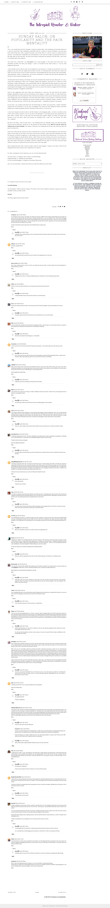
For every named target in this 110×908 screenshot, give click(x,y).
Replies (14, 229)
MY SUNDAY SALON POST (19, 443)
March (87, 149)
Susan (12, 410)
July (87, 154)
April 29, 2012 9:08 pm (19, 284)
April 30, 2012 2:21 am (18, 492)
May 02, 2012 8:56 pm (23, 851)
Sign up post (87, 145)
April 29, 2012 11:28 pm (21, 364)
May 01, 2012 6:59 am (23, 577)
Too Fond (13, 515)
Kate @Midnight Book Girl (16, 461)
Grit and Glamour (30, 94)
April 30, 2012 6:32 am (22, 564)
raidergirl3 (13, 364)
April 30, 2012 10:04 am (19, 611)
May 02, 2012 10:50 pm (24, 740)
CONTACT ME (26, 2)
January (87, 146)
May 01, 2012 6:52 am (23, 424)
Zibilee (12, 839)
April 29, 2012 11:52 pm (19, 389)
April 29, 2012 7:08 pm (21, 214)
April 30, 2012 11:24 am (18, 682)
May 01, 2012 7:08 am (23, 764)
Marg (16, 232)
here (47, 742)
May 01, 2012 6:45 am (23, 353)
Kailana (12, 538)
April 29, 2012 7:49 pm (22, 263)
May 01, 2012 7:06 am (23, 670)
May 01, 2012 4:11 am (20, 803)
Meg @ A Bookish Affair (16, 777)
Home (37, 892)
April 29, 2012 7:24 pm (20, 243)
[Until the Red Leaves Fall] (75, 96)
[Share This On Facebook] (58, 206)
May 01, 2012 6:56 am (23, 504)
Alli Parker (86, 94)
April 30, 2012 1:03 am (23, 434)
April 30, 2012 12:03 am (19, 410)
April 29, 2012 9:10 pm (23, 293)
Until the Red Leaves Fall (86, 93)
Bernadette (13, 641)
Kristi (12, 750)
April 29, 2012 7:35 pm (23, 232)
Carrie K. (13, 590)
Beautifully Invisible (18, 94)
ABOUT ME (15, 2)
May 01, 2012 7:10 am (23, 826)
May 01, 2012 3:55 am (26, 777)
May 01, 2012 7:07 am (23, 722)
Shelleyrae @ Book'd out (16, 707)
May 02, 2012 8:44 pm (24, 728)
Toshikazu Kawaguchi (86, 88)
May (87, 152)
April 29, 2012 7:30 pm (23, 253)
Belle (12, 323)
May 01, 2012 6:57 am (23, 554)
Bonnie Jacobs (14, 564)
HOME (6, 2)
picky (12, 682)
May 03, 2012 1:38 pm (21, 861)
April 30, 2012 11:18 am (21, 641)
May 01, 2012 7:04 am (23, 626)
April (87, 150)
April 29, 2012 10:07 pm (19, 323)
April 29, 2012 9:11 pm (23, 274)
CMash (12, 284)
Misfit (12, 389)
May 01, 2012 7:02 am (23, 601)
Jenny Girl (13, 803)
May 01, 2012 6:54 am (23, 450)
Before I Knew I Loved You (86, 87)
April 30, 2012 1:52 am (27, 461)
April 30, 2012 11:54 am (27, 707)
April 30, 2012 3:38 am (20, 515)
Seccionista (13, 344)
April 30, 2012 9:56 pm (18, 750)
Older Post (62, 892)
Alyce (12, 492)
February (87, 148)
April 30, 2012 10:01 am (20, 590)
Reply (12, 226)
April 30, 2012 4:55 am (19, 538)
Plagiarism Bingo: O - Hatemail (15, 158)
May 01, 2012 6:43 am (23, 313)
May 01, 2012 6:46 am (23, 400)
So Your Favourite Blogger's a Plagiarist (18, 160)
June (87, 153)
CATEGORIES (38, 2)
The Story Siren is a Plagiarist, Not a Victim (19, 156)
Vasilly (12, 611)
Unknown (13, 243)
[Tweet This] (60, 206)
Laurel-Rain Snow (15, 434)
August (87, 156)
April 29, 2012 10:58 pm (21, 344)
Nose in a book (14, 263)
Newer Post (12, 892)
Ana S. (12, 303)
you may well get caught (20, 70)
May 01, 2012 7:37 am (19, 839)
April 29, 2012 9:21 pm (18, 303)
